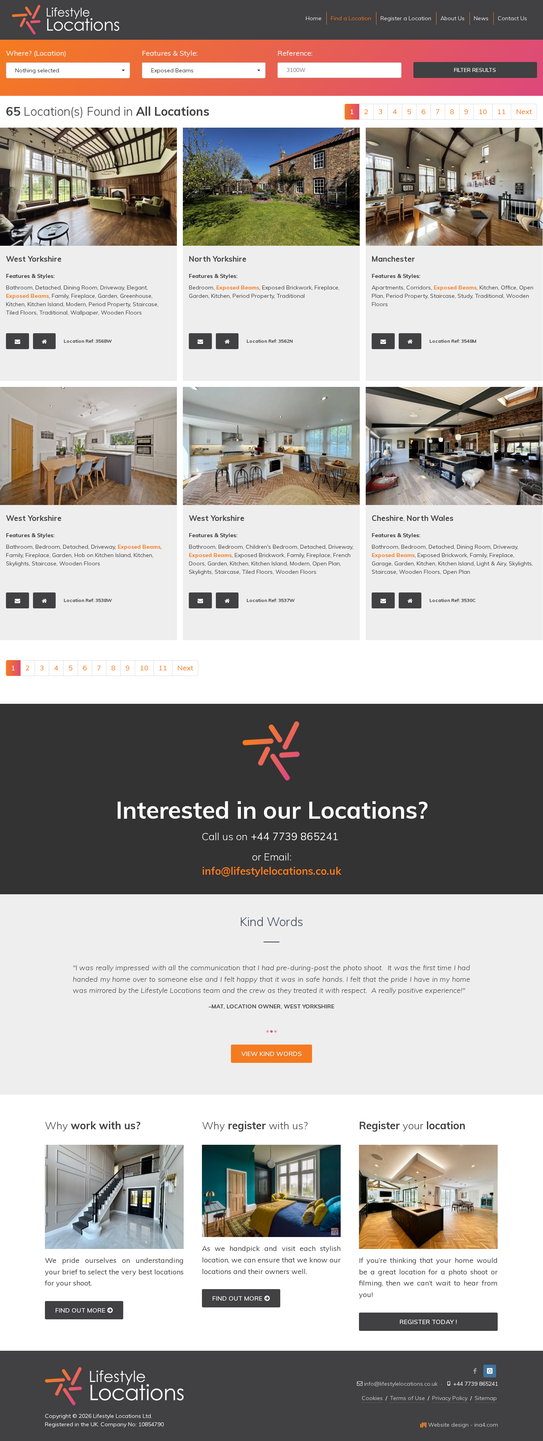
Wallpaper (84, 312)
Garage (382, 563)
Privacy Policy (449, 1398)
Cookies (372, 1398)
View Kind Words (271, 1054)
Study (465, 295)
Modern (76, 304)
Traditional (53, 312)
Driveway (112, 287)
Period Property (109, 304)
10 (483, 111)
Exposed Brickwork (287, 287)
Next (524, 111)
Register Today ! (428, 1322)
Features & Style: (170, 53)
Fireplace (83, 295)
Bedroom (201, 287)
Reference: (294, 53)
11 (501, 111)
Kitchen (15, 304)
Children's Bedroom (271, 546)
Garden (107, 295)
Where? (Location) (36, 53)
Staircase (145, 304)
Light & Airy (491, 563)
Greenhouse (135, 295)
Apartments (387, 287)
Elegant (137, 287)
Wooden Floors (121, 312)
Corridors (418, 287)
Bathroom (19, 287)
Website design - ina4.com (462, 1424)
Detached (48, 287)
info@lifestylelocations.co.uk (401, 1383)
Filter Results (475, 70)
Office (508, 287)
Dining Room (80, 287)
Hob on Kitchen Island (102, 555)
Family (60, 295)
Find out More (80, 1310)
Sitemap (486, 1398)
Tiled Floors (21, 312)
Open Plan (326, 563)
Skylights (17, 563)
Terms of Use (407, 1398)
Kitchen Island (45, 304)
